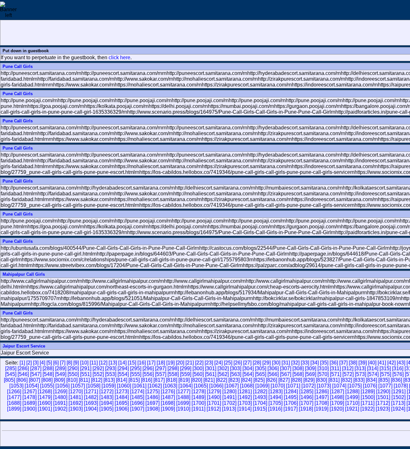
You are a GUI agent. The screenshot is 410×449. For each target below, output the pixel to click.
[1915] (260, 409)
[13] (113, 362)
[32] (295, 362)
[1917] (290, 409)
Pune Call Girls (18, 66)
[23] (209, 362)
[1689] (29, 403)
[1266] (14, 391)
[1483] (106, 397)
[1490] (214, 397)
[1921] (352, 409)
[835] (384, 380)
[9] (76, 362)
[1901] (45, 409)
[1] (22, 362)
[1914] (244, 409)
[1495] (291, 397)
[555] (135, 374)
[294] (123, 368)
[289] (60, 368)
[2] (29, 362)
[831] (334, 380)
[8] (69, 362)
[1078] (401, 385)
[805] (9, 380)
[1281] (245, 391)
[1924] (398, 409)
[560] (198, 374)
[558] (173, 374)
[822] (221, 380)
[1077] (385, 385)
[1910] (183, 409)
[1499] (352, 397)
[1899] (14, 409)
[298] (173, 368)
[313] (360, 368)
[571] (335, 374)
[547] (35, 374)
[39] (362, 362)
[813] (109, 380)
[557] (160, 374)
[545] (10, 374)
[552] (98, 374)
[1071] (293, 385)
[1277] (183, 391)
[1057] (78, 385)
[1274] (137, 391)
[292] (98, 368)
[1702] (229, 403)
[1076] (370, 385)
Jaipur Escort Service (24, 346)
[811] (84, 380)
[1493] (260, 397)
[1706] (291, 403)
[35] (324, 362)
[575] (385, 374)
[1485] (137, 397)
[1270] (76, 391)
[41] (382, 362)
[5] (49, 362)
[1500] (368, 397)
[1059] (109, 385)
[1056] (62, 385)
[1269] (60, 391)
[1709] (337, 403)
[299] (185, 368)
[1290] (383, 391)
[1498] (337, 397)
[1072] (308, 385)
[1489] (199, 397)
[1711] (367, 403)
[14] (122, 362)
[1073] (324, 385)
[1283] (275, 391)
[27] (247, 362)
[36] (334, 362)
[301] (210, 368)
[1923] (383, 409)
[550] (73, 374)
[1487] (168, 397)
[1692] (76, 403)
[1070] (278, 385)
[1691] (60, 403)
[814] (121, 380)
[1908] (152, 409)
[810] (72, 380)
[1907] (137, 409)
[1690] (45, 403)
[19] (170, 362)
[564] (248, 374)
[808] (47, 380)
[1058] (93, 385)
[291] (85, 368)
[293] (110, 368)
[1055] (47, 385)
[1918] (306, 409)
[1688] (14, 403)
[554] (123, 374)
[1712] (383, 403)
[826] (271, 380)
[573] (360, 374)
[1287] (337, 391)
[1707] (306, 403)
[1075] (355, 385)
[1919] (321, 409)
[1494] (275, 397)
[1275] (152, 391)
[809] (59, 380)
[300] (198, 368)
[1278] (199, 391)
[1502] (398, 397)
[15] (132, 362)
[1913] (229, 409)
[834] (371, 380)
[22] (199, 362)
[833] (359, 380)
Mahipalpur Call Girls (24, 274)
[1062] (155, 385)
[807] (34, 380)
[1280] (229, 391)
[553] (110, 374)
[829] (309, 380)
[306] (273, 368)
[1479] (45, 397)
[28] (257, 362)
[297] (160, 368)
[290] (73, 368)
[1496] (306, 397)
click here (119, 57)
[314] (372, 368)
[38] (353, 362)
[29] (266, 362)
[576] (398, 374)
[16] (141, 362)
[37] (343, 362)
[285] (10, 368)
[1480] (60, 397)
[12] (103, 362)
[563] (235, 374)
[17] (151, 362)
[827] (284, 380)
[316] (397, 368)
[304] (248, 368)
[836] (396, 380)
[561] (210, 374)
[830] (321, 380)
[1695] (122, 403)
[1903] (76, 409)
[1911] (198, 409)
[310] (323, 368)
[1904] (91, 409)
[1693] (91, 403)
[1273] (122, 391)
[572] (348, 374)
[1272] (106, 391)
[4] (42, 362)
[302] (223, 368)
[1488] (183, 397)
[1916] (275, 409)
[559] (185, 374)
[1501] (383, 397)
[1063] (170, 385)
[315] (385, 368)
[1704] (260, 403)
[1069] (262, 385)
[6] (56, 362)
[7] (62, 362)
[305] (260, 368)
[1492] (245, 397)
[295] (135, 368)
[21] (189, 362)
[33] (305, 362)
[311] (335, 368)
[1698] (168, 403)
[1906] (122, 409)
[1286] (322, 391)
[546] (23, 374)
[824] (246, 380)
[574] (373, 374)
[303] (235, 368)
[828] (296, 380)
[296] (148, 368)
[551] (85, 374)
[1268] (45, 391)
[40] (372, 362)
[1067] (232, 385)
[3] (35, 362)
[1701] (214, 403)
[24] (218, 362)
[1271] (91, 391)
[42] (391, 362)
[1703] (245, 403)
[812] (96, 380)
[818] (171, 380)
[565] (260, 374)
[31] (286, 362)
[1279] (214, 391)
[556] (148, 374)
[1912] (214, 409)
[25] (228, 362)
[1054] (32, 385)
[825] (259, 380)
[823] (234, 380)
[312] (347, 368)
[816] (146, 380)
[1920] (337, 409)
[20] (180, 362)
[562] (223, 374)
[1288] (352, 391)
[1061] (139, 385)
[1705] (275, 403)
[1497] (322, 397)
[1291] (398, 391)
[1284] (291, 391)
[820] (196, 380)
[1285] (306, 391)
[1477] (14, 397)
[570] (323, 374)
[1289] (368, 391)
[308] (298, 368)
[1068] (247, 385)
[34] (314, 362)
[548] (48, 374)
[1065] (201, 385)
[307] (285, 368)
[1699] (183, 403)
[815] (134, 380)
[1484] (122, 397)
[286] (23, 368)
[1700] (199, 403)
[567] (285, 374)
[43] (401, 362)
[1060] (124, 385)
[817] (159, 380)
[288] (48, 368)
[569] (310, 374)
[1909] (168, 409)
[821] (209, 380)
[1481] (76, 397)
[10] (84, 362)
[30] (276, 362)
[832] (346, 380)
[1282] (260, 391)
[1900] (29, 409)
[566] (273, 374)
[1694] (106, 403)
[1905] (106, 409)
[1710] (352, 403)
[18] (161, 362)
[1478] (29, 397)
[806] (22, 380)
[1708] (322, 403)
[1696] (137, 403)
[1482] (91, 397)
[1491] (229, 397)
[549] (60, 374)
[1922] (367, 409)
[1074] (339, 385)
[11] (94, 362)
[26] (238, 362)
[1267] (29, 391)
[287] (35, 368)
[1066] (216, 385)
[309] (310, 368)
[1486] (152, 397)
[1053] (16, 385)
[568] (298, 374)
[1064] (185, 385)
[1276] (168, 391)
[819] (184, 380)
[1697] (152, 403)
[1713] (398, 403)
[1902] (60, 409)
